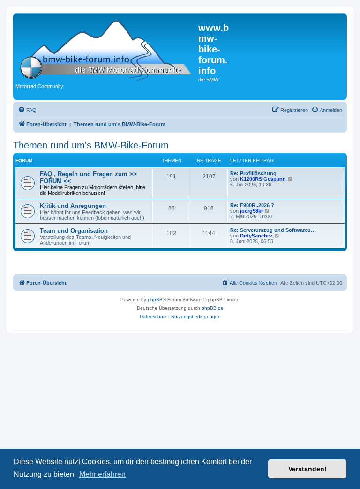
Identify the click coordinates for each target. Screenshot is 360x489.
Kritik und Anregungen (73, 205)
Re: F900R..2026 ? (252, 205)
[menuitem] (27, 110)
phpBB (155, 299)
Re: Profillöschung (253, 173)
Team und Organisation (74, 230)
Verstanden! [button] (307, 469)
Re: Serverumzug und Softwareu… (273, 230)
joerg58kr (251, 211)
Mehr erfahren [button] (102, 474)
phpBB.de (213, 308)
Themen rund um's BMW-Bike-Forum (91, 145)
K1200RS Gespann (263, 179)
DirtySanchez (256, 235)
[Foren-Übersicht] (106, 48)
